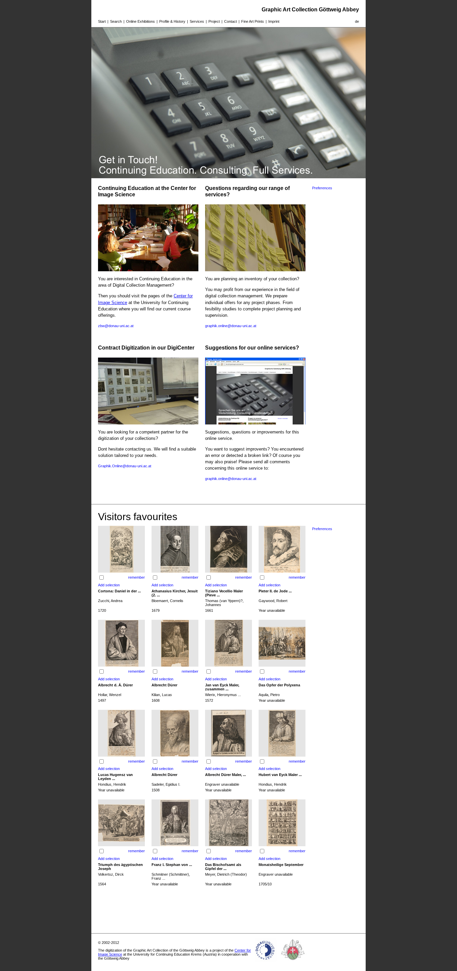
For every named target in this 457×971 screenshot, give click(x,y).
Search (116, 21)
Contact (230, 21)
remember (136, 577)
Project (214, 21)
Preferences (322, 188)
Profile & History (172, 21)
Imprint (273, 21)
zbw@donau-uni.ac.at (115, 326)
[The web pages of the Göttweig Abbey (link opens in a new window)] (293, 962)
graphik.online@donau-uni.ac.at (230, 326)
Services (197, 21)
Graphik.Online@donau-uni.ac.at (124, 466)
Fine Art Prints (252, 21)
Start (102, 21)
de (357, 21)
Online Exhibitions (140, 21)
